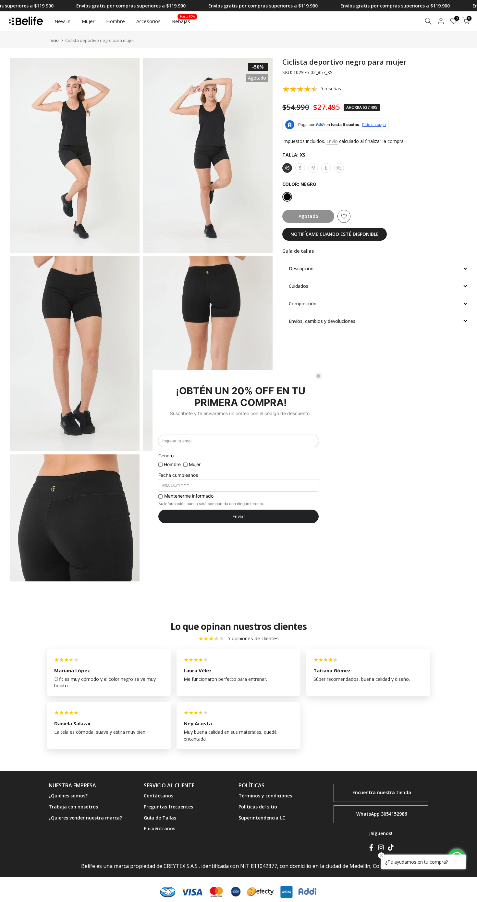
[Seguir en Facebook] (371, 849)
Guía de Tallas (160, 818)
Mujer (88, 21)
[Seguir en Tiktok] (390, 849)
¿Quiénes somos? (68, 796)
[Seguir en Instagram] (381, 849)
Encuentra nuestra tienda (381, 792)
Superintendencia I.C (261, 818)
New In (62, 21)
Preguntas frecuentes (168, 807)
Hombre (115, 21)
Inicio (54, 40)
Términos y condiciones (265, 796)
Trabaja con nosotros (73, 807)
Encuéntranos (159, 828)
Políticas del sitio (257, 807)
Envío (332, 141)
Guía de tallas (298, 251)
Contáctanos (158, 796)
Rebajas (183, 20)
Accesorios (148, 21)
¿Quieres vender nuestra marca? (85, 818)
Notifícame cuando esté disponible (334, 234)
